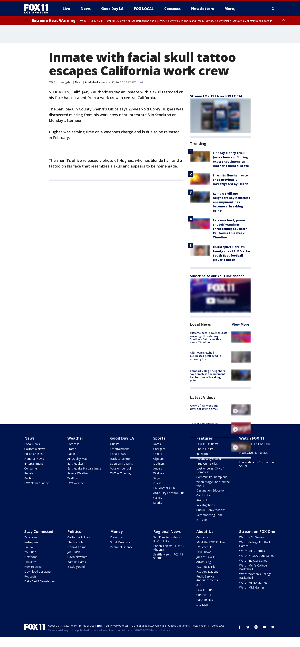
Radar (71, 454)
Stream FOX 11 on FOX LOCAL (254, 446)
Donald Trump (77, 547)
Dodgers (159, 463)
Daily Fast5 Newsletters (40, 581)
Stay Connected (38, 531)
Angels (157, 468)
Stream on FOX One (257, 531)
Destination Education (211, 490)
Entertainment (33, 463)
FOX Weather (76, 483)
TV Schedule (204, 547)
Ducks (157, 483)
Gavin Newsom (77, 557)
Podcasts (30, 576)
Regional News (167, 531)
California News (34, 449)
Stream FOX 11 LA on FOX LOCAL (216, 96)
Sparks (157, 503)
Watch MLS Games (251, 587)
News (78, 82)
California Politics (78, 537)
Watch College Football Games (254, 544)
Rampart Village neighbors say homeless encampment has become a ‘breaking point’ (231, 202)
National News (34, 459)
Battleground (76, 567)
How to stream (34, 567)
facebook (240, 627)
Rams (157, 444)
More (229, 8)
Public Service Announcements (207, 578)
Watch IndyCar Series (253, 560)
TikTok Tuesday (120, 473)
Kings (156, 478)
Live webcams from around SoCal (257, 464)
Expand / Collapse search (273, 9)
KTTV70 (201, 520)
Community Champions (211, 477)
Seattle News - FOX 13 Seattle (168, 556)
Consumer (31, 468)
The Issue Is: (75, 542)
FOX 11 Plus (204, 590)
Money (116, 531)
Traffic (71, 449)
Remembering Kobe (209, 515)
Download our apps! (37, 571)
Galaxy (157, 498)
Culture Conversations (211, 510)
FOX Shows (203, 552)
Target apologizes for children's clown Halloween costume (208, 427)
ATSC (199, 585)
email (272, 627)
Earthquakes (75, 463)
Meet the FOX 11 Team (211, 542)
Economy (116, 537)
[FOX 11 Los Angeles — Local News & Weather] (37, 9)
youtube (264, 627)
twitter (248, 627)
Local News (200, 324)
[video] (241, 410)
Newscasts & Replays (253, 452)
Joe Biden (73, 552)
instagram (256, 627)
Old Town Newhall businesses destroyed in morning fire (205, 356)
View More (240, 324)
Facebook (30, 537)
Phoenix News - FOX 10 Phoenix (168, 547)
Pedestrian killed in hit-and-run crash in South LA (208, 443)
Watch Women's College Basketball (255, 576)
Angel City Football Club (168, 493)
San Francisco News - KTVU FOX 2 (167, 539)
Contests (202, 537)
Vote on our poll (120, 468)
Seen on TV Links (121, 463)
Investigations (205, 505)
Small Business (120, 542)
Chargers (159, 449)
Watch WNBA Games (253, 582)
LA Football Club (164, 488)
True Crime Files (207, 463)
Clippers (158, 459)
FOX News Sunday (36, 483)
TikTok (28, 547)
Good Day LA (122, 438)
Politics (29, 478)
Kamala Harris (76, 562)
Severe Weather (77, 473)
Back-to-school (120, 459)
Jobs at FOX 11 (206, 557)
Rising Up (202, 500)
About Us (204, 531)
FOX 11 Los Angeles (60, 82)
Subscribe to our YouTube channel (218, 276)
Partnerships (204, 600)
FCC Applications (207, 571)
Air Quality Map (77, 459)
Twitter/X (30, 562)
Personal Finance (121, 547)
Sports (159, 438)
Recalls (28, 473)
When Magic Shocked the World (213, 483)
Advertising (203, 562)
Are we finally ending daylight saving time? (204, 407)
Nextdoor (30, 557)
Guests (114, 444)
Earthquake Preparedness (84, 468)
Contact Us (203, 595)
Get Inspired (204, 495)
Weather (75, 438)
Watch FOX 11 (251, 438)
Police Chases (33, 454)
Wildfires (73, 478)
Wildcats (158, 473)
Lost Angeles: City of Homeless (209, 470)
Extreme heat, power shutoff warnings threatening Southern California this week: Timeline (230, 228)
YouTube (30, 552)
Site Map (202, 604)
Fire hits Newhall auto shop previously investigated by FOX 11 (230, 179)
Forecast (73, 444)
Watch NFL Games (251, 537)
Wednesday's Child (208, 459)
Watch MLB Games (252, 551)
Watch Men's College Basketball (253, 567)
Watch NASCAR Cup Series (256, 556)
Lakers (157, 454)
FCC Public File (206, 567)
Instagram (31, 542)
